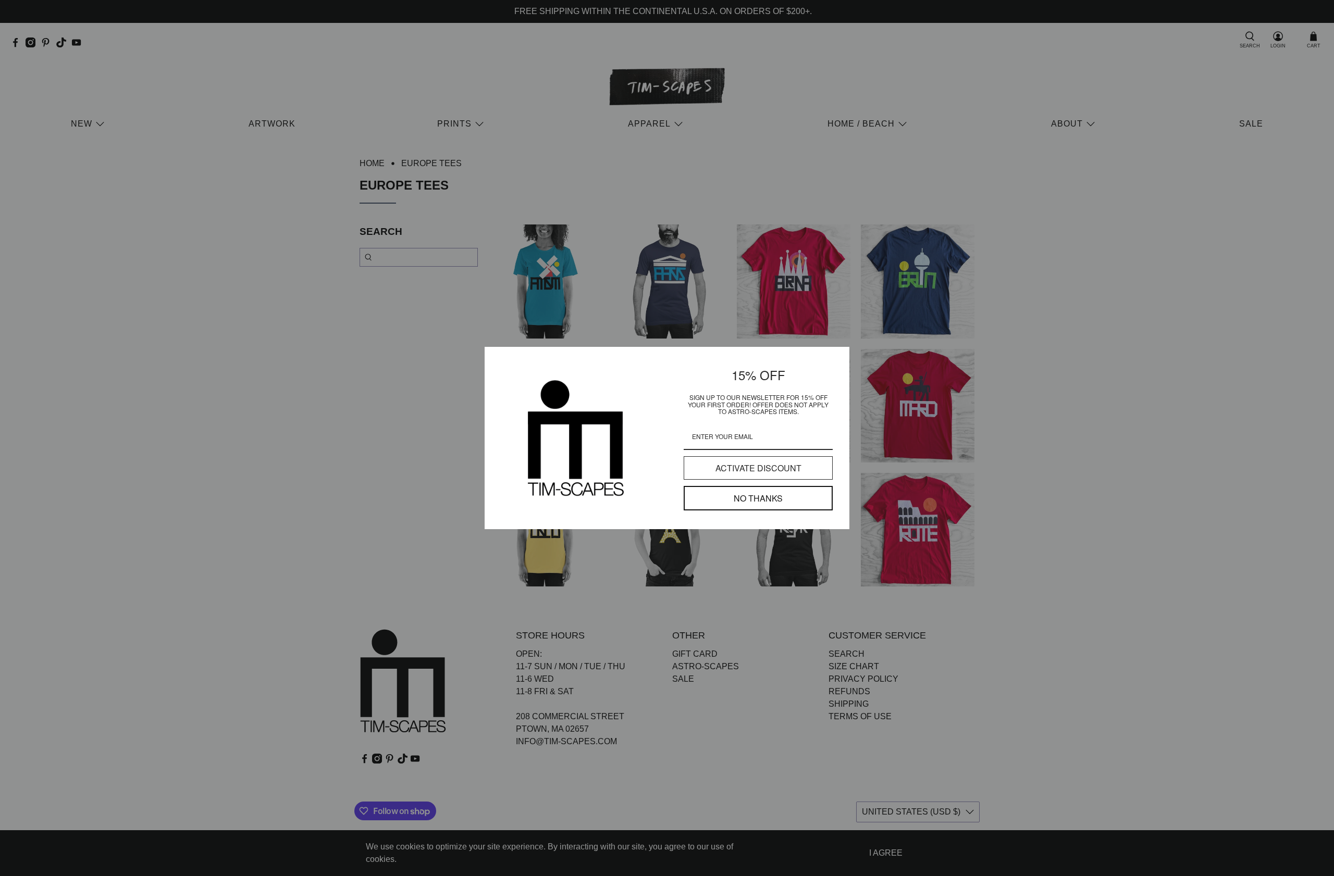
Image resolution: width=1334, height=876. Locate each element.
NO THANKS (758, 498)
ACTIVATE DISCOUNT (758, 468)
